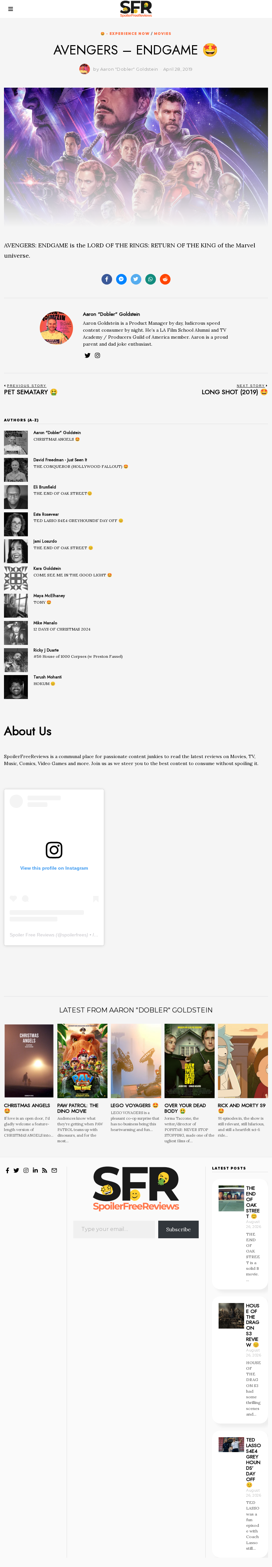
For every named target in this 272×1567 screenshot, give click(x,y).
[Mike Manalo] (16, 633)
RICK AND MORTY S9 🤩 (242, 1108)
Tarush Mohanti (48, 677)
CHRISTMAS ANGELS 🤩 (57, 439)
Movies (162, 34)
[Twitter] (136, 279)
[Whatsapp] (150, 279)
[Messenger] (121, 279)
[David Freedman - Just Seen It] (16, 470)
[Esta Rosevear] (16, 524)
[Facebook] (107, 279)
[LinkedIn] (35, 1171)
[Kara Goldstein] (16, 578)
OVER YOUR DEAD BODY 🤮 (185, 1108)
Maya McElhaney (49, 596)
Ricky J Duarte (46, 650)
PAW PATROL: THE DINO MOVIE (78, 1108)
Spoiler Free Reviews (32, 934)
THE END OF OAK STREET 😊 (63, 547)
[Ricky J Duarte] (16, 660)
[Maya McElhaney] (16, 606)
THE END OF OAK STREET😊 (63, 493)
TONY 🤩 (42, 602)
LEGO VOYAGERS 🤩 (135, 1105)
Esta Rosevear (46, 514)
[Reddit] (165, 279)
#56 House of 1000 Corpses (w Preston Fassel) (78, 656)
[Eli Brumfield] (16, 497)
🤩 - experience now (125, 34)
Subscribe (178, 1229)
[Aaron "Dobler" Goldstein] (16, 443)
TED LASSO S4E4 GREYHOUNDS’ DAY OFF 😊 (78, 520)
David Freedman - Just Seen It (60, 460)
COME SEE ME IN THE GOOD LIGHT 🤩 (73, 574)
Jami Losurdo (45, 541)
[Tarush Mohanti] (16, 687)
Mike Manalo (45, 623)
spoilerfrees (74, 934)
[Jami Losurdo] (16, 551)
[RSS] (44, 1171)
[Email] (54, 1171)
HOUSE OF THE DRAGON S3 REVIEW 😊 (252, 1325)
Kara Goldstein (47, 568)
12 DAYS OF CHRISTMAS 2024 (62, 629)
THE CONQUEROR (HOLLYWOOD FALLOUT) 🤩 (81, 466)
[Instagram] (97, 355)
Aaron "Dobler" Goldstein (111, 314)
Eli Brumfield (45, 487)
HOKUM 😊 (44, 683)
